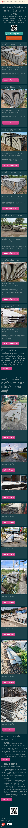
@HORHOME (8, 819)
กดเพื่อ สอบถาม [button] (6, 368)
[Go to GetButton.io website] (3, 826)
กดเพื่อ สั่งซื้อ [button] (5, 759)
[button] (14, 27)
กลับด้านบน (3, 815)
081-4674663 (10, 820)
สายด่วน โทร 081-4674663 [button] (14, 38)
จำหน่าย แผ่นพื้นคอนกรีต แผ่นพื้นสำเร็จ (14, 2)
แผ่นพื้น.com (20, 822)
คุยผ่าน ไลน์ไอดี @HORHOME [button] (14, 34)
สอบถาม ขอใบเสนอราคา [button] (10, 80)
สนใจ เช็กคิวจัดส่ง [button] (8, 437)
